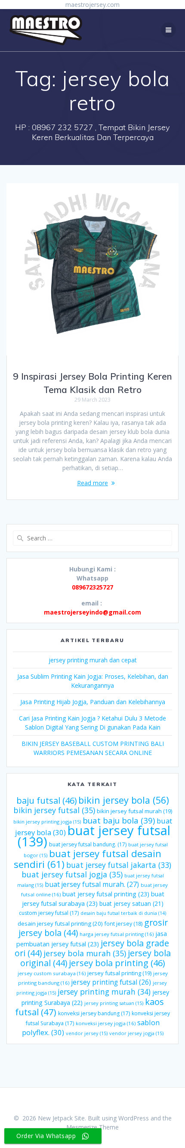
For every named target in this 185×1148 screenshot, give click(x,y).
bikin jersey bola (123, 800)
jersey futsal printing (119, 973)
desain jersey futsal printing (60, 923)
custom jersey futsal (49, 913)
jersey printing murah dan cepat (93, 660)
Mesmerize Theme (92, 1127)
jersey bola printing (117, 963)
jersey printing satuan (113, 1003)
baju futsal (46, 800)
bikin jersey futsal (54, 810)
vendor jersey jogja (136, 1033)
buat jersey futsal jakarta (118, 865)
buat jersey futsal (94, 836)
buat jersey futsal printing (105, 893)
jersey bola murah (84, 953)
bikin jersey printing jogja (47, 821)
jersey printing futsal (111, 982)
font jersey (123, 923)
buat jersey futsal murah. (92, 884)
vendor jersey (87, 1033)
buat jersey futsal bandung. (87, 844)
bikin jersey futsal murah (134, 811)
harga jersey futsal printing (117, 934)
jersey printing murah (104, 991)
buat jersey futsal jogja (72, 874)
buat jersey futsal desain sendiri (87, 859)
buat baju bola (119, 820)
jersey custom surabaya (52, 973)
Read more (92, 483)
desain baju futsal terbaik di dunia (123, 913)
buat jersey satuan (131, 903)
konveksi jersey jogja (106, 1023)
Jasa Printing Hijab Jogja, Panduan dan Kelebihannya (92, 702)
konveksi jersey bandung (94, 1013)
